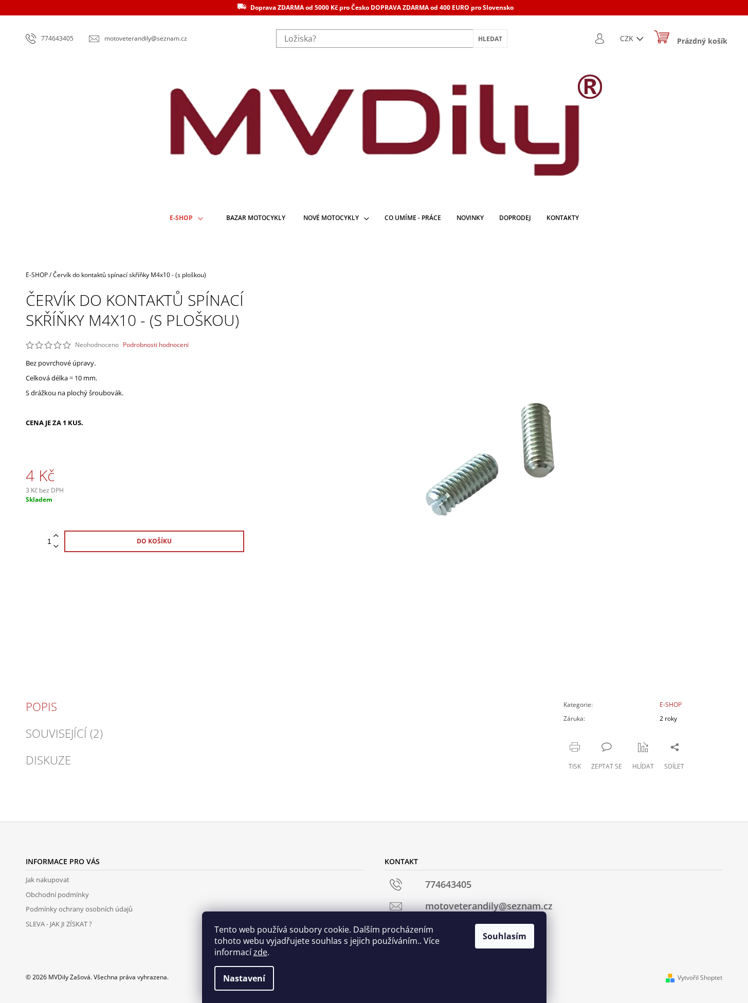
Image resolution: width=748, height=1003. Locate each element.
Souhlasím (504, 936)
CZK (627, 38)
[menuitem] (186, 218)
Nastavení (244, 978)
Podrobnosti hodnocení (156, 345)
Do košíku (154, 541)
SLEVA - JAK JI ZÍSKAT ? (59, 923)
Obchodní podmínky (57, 894)
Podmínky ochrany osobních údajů (79, 909)
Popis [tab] (41, 706)
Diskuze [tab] (48, 760)
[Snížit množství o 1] (56, 546)
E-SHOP (671, 704)
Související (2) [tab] (64, 733)
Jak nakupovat (47, 879)
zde (260, 952)
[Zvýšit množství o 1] (56, 536)
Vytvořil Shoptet (700, 977)
